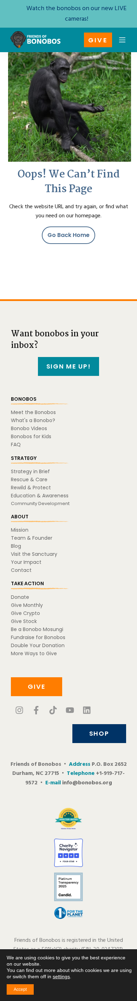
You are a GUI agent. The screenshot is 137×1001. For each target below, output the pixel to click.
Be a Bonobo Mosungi (37, 629)
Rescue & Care (29, 479)
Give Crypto (25, 613)
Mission (19, 529)
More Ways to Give (34, 653)
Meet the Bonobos (33, 412)
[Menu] (122, 40)
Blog (16, 546)
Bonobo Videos (29, 428)
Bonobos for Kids (31, 436)
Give (97, 40)
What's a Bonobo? (33, 420)
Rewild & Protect (31, 487)
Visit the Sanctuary (34, 554)
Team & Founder (31, 537)
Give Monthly (27, 605)
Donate (20, 597)
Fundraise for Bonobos (38, 637)
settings (61, 976)
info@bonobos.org (87, 783)
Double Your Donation (38, 645)
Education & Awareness (39, 495)
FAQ (16, 444)
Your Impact (26, 562)
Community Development (40, 503)
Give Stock (24, 621)
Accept (20, 989)
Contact (21, 570)
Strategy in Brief (30, 471)
